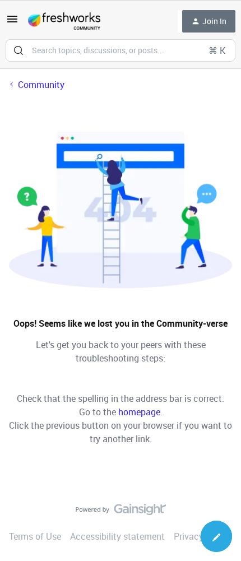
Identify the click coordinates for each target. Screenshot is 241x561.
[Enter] (18, 50)
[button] (12, 22)
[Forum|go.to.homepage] (64, 21)
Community (41, 84)
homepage (139, 412)
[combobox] (120, 50)
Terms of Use (35, 536)
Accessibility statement (117, 536)
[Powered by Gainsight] (121, 512)
